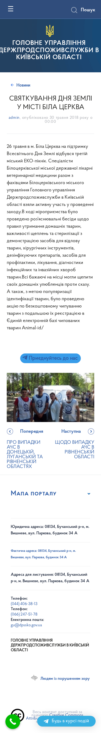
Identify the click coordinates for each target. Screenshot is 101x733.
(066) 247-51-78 (24, 615)
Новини (23, 85)
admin (14, 118)
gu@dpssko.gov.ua (26, 625)
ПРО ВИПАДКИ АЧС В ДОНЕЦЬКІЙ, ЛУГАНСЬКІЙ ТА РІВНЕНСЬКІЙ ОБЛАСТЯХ (25, 449)
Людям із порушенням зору (65, 679)
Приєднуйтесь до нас (52, 358)
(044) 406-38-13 (24, 604)
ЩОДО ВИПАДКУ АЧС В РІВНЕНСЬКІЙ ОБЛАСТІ (74, 444)
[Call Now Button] (12, 721)
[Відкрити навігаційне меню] (10, 8)
